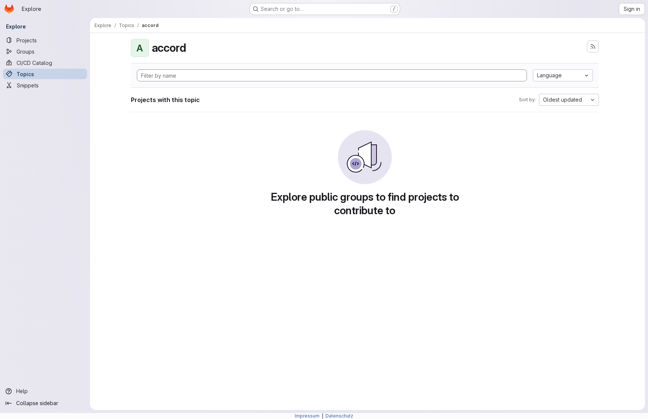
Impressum (308, 416)
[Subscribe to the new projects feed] (593, 47)
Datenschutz (339, 416)
